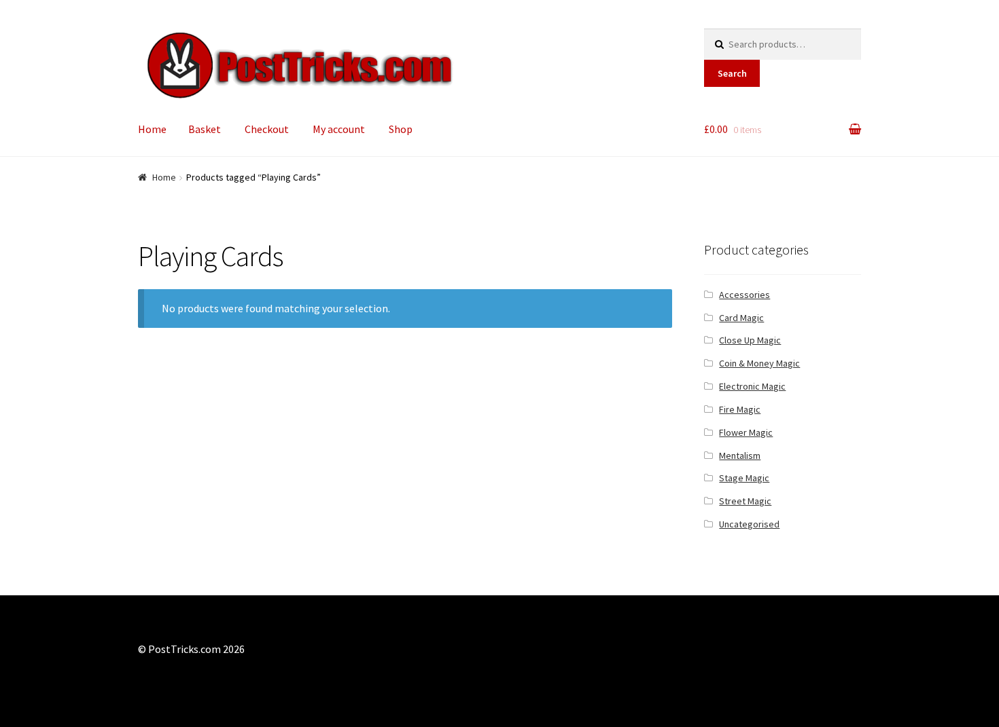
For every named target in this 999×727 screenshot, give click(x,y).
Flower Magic (746, 432)
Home (152, 129)
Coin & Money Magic (759, 363)
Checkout (267, 129)
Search (732, 73)
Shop (401, 129)
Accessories (744, 294)
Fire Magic (739, 409)
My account (339, 129)
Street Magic (745, 501)
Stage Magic (744, 478)
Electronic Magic (752, 386)
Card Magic (741, 318)
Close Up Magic (750, 340)
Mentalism (739, 455)
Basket (204, 129)
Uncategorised (749, 524)
